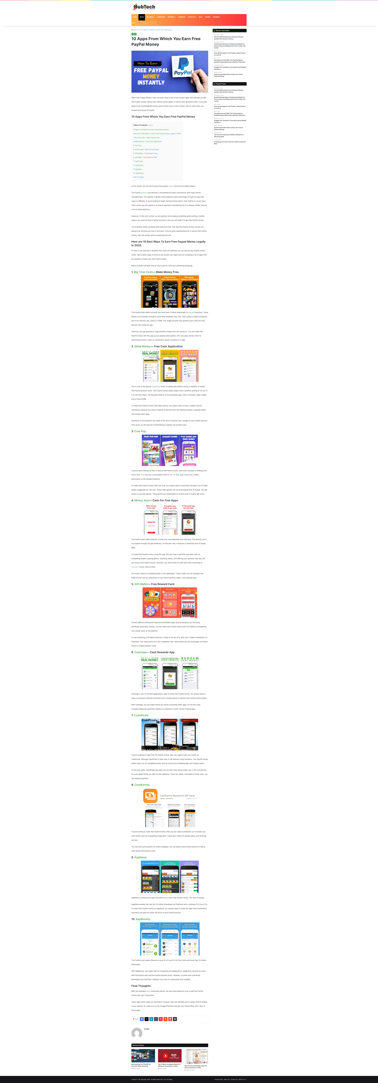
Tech (142, 17)
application (156, 387)
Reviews (216, 17)
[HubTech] (143, 7)
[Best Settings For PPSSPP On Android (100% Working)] (143, 1055)
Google (191, 312)
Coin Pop (140, 431)
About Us (227, 1079)
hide (150, 125)
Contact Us (234, 1079)
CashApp (140, 652)
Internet (171, 17)
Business (149, 17)
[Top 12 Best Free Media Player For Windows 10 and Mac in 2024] (170, 1055)
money (171, 186)
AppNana (140, 857)
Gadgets (181, 17)
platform (144, 193)
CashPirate (141, 715)
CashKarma (141, 784)
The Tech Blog (168, 1079)
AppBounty (143, 919)
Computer (161, 17)
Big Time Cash (143, 272)
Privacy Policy (219, 1079)
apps (148, 991)
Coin (142, 475)
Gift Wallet (141, 584)
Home (135, 17)
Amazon (134, 567)
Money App (141, 500)
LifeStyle (191, 17)
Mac (200, 17)
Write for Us (242, 1079)
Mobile (207, 17)
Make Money (142, 346)
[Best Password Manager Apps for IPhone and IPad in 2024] (196, 1056)
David (146, 1029)
